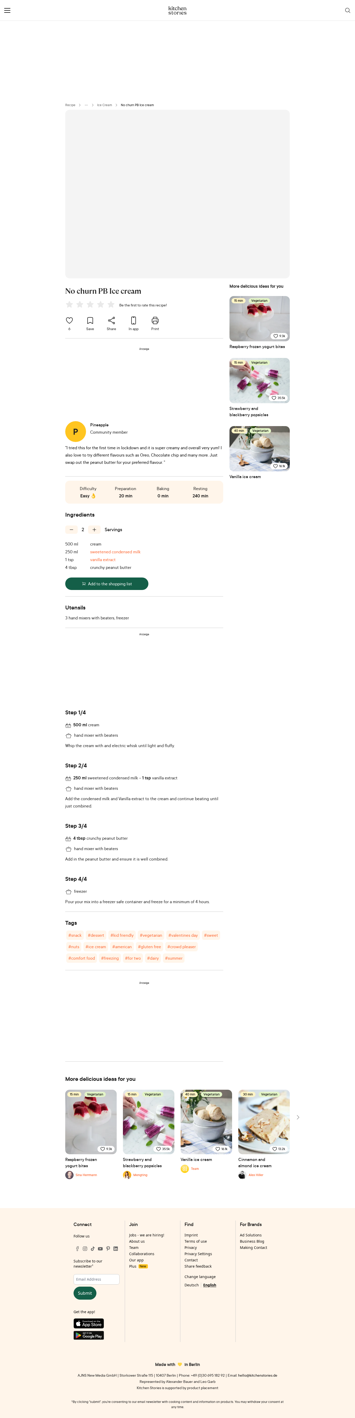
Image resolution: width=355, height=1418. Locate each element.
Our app (136, 1259)
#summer (173, 958)
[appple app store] (97, 1324)
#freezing (110, 958)
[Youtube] (100, 1248)
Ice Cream (104, 105)
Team (134, 1247)
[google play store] (97, 1336)
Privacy (191, 1247)
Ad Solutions (251, 1235)
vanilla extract (103, 559)
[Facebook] (77, 1248)
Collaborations (141, 1253)
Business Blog (252, 1241)
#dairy (153, 958)
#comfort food (81, 958)
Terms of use (196, 1241)
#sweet (211, 935)
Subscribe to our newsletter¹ (88, 1264)
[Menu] (7, 10)
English (209, 1284)
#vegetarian (151, 935)
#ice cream (96, 946)
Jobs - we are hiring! (146, 1235)
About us (137, 1241)
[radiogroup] (91, 305)
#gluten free (149, 946)
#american (122, 946)
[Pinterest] (108, 1248)
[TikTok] (92, 1248)
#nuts (73, 946)
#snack (75, 935)
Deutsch (192, 1284)
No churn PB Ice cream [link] (137, 105)
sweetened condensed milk (115, 552)
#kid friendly (122, 935)
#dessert (96, 935)
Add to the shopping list (110, 584)
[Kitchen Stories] (178, 10)
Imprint (191, 1235)
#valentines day (183, 935)
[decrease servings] (71, 529)
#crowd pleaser (181, 946)
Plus (137, 1266)
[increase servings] (94, 529)
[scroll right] (297, 1117)
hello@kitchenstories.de (257, 1375)
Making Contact (253, 1247)
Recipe (70, 105)
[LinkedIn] (115, 1248)
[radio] (69, 304)
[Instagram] (85, 1248)
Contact (191, 1259)
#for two (133, 958)
